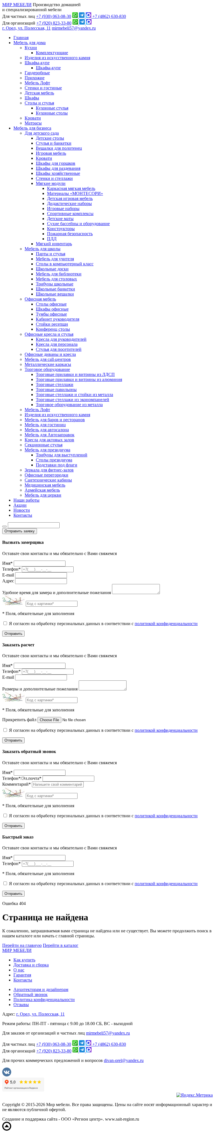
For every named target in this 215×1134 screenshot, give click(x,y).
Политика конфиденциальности (44, 999)
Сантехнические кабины (48, 480)
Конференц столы (53, 329)
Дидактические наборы (69, 203)
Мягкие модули (51, 183)
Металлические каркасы (48, 364)
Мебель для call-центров (48, 359)
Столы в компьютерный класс (65, 263)
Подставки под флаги (56, 465)
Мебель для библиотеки (58, 273)
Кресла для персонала (57, 344)
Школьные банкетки (55, 289)
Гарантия (22, 975)
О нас (18, 970)
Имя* (7, 563)
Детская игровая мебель (70, 198)
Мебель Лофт (37, 82)
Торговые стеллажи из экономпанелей (72, 399)
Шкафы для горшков (55, 163)
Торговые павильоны (56, 389)
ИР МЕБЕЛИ (17, 4)
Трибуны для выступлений (61, 454)
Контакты (22, 515)
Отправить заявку (19, 531)
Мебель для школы (42, 248)
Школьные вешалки (55, 294)
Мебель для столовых (56, 279)
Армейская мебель (42, 490)
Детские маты (60, 218)
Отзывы (21, 1004)
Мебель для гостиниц (45, 424)
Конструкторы (61, 228)
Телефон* (11, 569)
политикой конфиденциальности (166, 623)
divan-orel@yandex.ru (124, 1060)
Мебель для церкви (43, 495)
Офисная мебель (40, 299)
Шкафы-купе (37, 62)
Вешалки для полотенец (59, 148)
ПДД (52, 238)
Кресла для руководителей (61, 339)
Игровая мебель (51, 153)
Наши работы (26, 500)
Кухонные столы (52, 113)
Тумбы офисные (51, 314)
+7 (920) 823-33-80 (53, 23)
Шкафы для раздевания (58, 168)
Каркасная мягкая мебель (71, 188)
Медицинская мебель (45, 485)
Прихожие (35, 77)
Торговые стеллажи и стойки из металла (74, 394)
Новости (21, 510)
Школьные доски (52, 268)
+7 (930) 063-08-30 (53, 16)
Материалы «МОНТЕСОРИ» (75, 193)
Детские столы (50, 138)
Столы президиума (54, 460)
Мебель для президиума (47, 449)
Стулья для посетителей (58, 349)
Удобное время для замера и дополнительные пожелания (56, 592)
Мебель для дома (29, 42)
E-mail (8, 575)
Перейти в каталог (60, 945)
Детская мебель (39, 92)
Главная (21, 37)
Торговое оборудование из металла (69, 404)
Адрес (8, 580)
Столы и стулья (39, 103)
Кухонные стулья (52, 108)
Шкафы (32, 98)
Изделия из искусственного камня (57, 57)
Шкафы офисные (52, 309)
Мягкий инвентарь (54, 243)
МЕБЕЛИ (17, 950)
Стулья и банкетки (53, 143)
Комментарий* (16, 784)
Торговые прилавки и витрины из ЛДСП (75, 374)
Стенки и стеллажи (54, 178)
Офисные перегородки (46, 475)
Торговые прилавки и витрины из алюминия (79, 379)
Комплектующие (52, 52)
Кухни (31, 47)
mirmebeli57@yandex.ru (74, 28)
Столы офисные (51, 304)
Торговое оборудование (47, 369)
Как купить (24, 959)
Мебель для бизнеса (32, 128)
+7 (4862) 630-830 (109, 16)
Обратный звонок (30, 994)
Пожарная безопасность (70, 233)
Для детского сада (42, 133)
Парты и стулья (50, 253)
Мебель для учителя (55, 258)
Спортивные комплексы (70, 213)
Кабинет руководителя (57, 319)
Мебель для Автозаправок (49, 434)
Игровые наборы (63, 208)
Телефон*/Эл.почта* (21, 778)
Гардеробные (37, 72)
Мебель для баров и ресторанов (55, 419)
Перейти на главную (22, 945)
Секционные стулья (43, 444)
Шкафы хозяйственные (58, 173)
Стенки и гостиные (43, 87)
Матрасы (33, 123)
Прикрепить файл (19, 719)
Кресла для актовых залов (49, 439)
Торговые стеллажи (54, 384)
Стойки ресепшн (52, 324)
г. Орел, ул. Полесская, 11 (26, 28)
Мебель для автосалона (47, 429)
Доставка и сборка (31, 965)
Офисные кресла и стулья (49, 334)
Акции (20, 505)
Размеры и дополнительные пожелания (40, 689)
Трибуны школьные (54, 284)
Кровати (33, 118)
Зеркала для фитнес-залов (49, 470)
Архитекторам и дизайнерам (40, 989)
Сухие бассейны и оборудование (78, 223)
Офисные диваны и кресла (50, 354)
